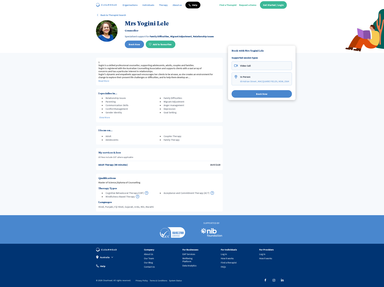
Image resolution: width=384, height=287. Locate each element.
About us (177, 4)
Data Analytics (189, 265)
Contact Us (149, 266)
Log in (224, 254)
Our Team (149, 258)
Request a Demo (247, 4)
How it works (227, 258)
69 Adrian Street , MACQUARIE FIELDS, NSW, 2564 (264, 81)
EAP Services (188, 254)
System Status (175, 280)
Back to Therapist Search (113, 15)
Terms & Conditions (158, 280)
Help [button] (102, 266)
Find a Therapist (228, 4)
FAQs (223, 266)
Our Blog (148, 262)
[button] (192, 5)
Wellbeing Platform (187, 260)
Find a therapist (229, 262)
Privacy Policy (142, 280)
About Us (148, 254)
